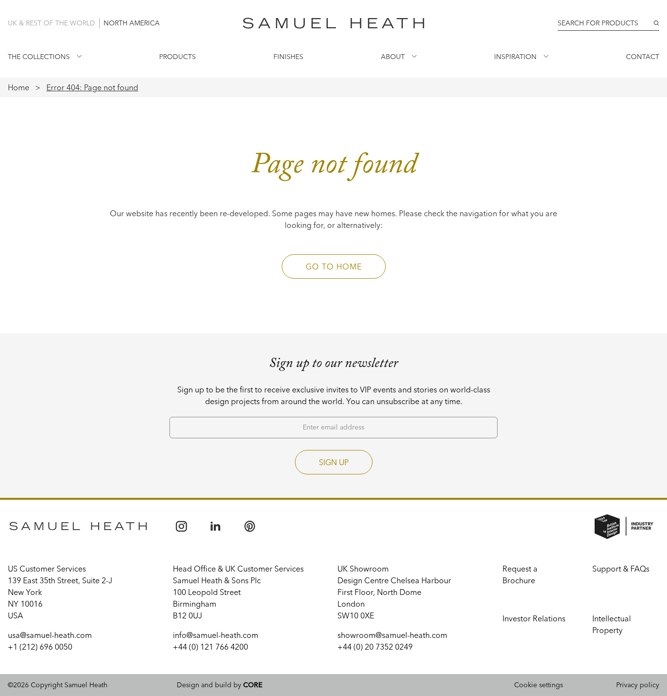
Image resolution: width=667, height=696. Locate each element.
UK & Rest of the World (51, 23)
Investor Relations (533, 618)
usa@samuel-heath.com (50, 635)
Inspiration (515, 56)
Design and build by (219, 684)
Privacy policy (637, 684)
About (393, 56)
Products (177, 56)
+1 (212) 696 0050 (40, 647)
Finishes (288, 56)
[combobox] (608, 23)
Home (18, 87)
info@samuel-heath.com (215, 635)
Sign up (334, 462)
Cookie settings (538, 684)
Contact (642, 56)
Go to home (334, 266)
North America (132, 23)
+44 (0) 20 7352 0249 (375, 647)
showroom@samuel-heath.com (392, 635)
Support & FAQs (620, 568)
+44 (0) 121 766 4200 (210, 647)
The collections (39, 56)
